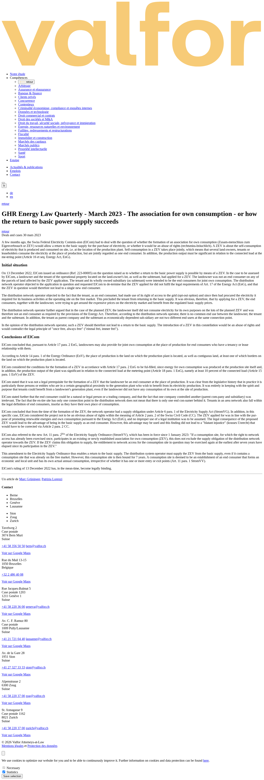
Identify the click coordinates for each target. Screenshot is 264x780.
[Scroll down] (3, 753)
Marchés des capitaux (32, 141)
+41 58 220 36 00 (13, 606)
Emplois (15, 171)
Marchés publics (28, 145)
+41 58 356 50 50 (13, 546)
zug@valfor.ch (35, 696)
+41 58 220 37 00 (13, 696)
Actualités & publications (26, 167)
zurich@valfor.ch (37, 728)
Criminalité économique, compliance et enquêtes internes (55, 108)
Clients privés (27, 97)
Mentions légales (13, 746)
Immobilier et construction (35, 138)
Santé (21, 152)
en (11, 196)
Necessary (13, 768)
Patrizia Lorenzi (52, 479)
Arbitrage (24, 86)
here (206, 760)
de (11, 193)
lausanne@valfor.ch (39, 639)
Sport (21, 156)
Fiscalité (23, 134)
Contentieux (26, 104)
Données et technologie (33, 112)
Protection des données (42, 746)
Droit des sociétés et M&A (35, 119)
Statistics (12, 772)
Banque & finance (30, 93)
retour (5, 203)
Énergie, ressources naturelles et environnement (49, 126)
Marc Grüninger (29, 479)
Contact (15, 174)
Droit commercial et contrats (36, 115)
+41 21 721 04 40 (13, 639)
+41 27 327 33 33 (13, 667)
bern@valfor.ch (36, 546)
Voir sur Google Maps (16, 553)
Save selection (12, 776)
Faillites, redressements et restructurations (45, 130)
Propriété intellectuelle (32, 149)
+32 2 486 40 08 (12, 574)
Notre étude (17, 74)
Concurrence (26, 100)
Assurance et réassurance (34, 89)
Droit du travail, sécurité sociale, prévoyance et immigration (56, 123)
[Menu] (3, 182)
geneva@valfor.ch (38, 606)
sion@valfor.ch (36, 667)
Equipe (14, 160)
